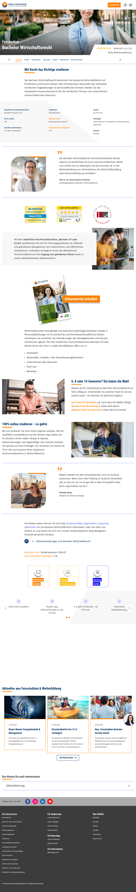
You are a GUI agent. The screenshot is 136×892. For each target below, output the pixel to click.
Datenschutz (97, 839)
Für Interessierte (9, 814)
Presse (95, 826)
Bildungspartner (53, 852)
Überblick (18, 60)
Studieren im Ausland (10, 860)
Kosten (55, 60)
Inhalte (26, 60)
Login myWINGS (53, 822)
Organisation (36, 60)
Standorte (5, 839)
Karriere (96, 822)
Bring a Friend (52, 843)
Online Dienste (52, 826)
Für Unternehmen (55, 849)
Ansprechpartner (53, 818)
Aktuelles (96, 818)
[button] (125, 5)
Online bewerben (76, 60)
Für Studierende (54, 814)
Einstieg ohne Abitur (9, 847)
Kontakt (95, 830)
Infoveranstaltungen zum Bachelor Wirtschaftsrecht (63, 541)
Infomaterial (64, 60)
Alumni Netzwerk (53, 839)
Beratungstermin (8, 830)
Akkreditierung (15, 785)
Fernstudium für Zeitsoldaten (12, 851)
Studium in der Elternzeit (11, 868)
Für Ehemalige (53, 835)
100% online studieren (10, 864)
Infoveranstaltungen (9, 826)
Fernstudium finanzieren (11, 843)
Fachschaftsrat (52, 830)
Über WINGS (98, 814)
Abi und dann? (7, 855)
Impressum (97, 834)
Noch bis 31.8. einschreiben (12, 822)
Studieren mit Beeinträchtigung (13, 872)
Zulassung (46, 60)
